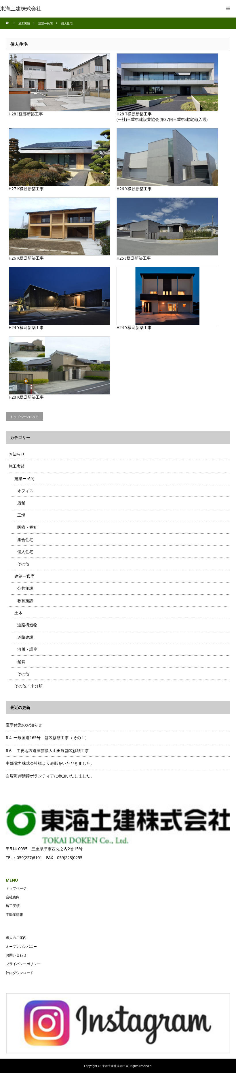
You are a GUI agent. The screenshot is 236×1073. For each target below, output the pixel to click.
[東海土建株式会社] (20, 8)
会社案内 (13, 897)
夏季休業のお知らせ (24, 725)
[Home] (8, 23)
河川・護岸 (27, 649)
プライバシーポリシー (23, 963)
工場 (21, 515)
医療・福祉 (27, 527)
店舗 (21, 502)
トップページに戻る (24, 416)
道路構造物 (27, 624)
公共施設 (25, 588)
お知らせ (17, 454)
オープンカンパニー (21, 946)
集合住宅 (25, 539)
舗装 (21, 661)
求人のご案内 (16, 937)
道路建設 (25, 637)
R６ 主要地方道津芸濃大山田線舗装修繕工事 (47, 750)
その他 (23, 563)
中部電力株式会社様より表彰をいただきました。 (50, 763)
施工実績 (17, 466)
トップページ (16, 888)
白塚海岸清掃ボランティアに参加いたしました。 (50, 776)
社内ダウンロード (19, 972)
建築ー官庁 (24, 576)
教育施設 (25, 600)
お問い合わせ (16, 955)
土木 (18, 612)
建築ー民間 (24, 478)
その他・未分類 (28, 685)
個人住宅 (25, 551)
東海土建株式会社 (113, 1066)
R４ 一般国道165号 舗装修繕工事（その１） (47, 737)
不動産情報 (14, 914)
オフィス (25, 490)
